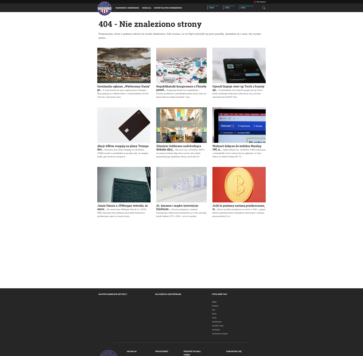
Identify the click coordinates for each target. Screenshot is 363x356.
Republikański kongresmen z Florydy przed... (181, 88)
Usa (213, 310)
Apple (214, 302)
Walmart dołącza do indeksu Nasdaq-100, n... (237, 147)
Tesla (214, 318)
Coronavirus (216, 322)
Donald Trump (217, 326)
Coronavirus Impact (220, 334)
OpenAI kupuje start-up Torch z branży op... (238, 88)
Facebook (216, 330)
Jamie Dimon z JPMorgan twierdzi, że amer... (122, 207)
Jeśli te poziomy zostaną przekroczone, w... (238, 207)
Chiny (214, 314)
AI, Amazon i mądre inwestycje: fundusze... (177, 207)
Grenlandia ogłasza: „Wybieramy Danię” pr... (123, 88)
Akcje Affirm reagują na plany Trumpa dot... (123, 147)
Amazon (215, 306)
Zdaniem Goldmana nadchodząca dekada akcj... (178, 147)
